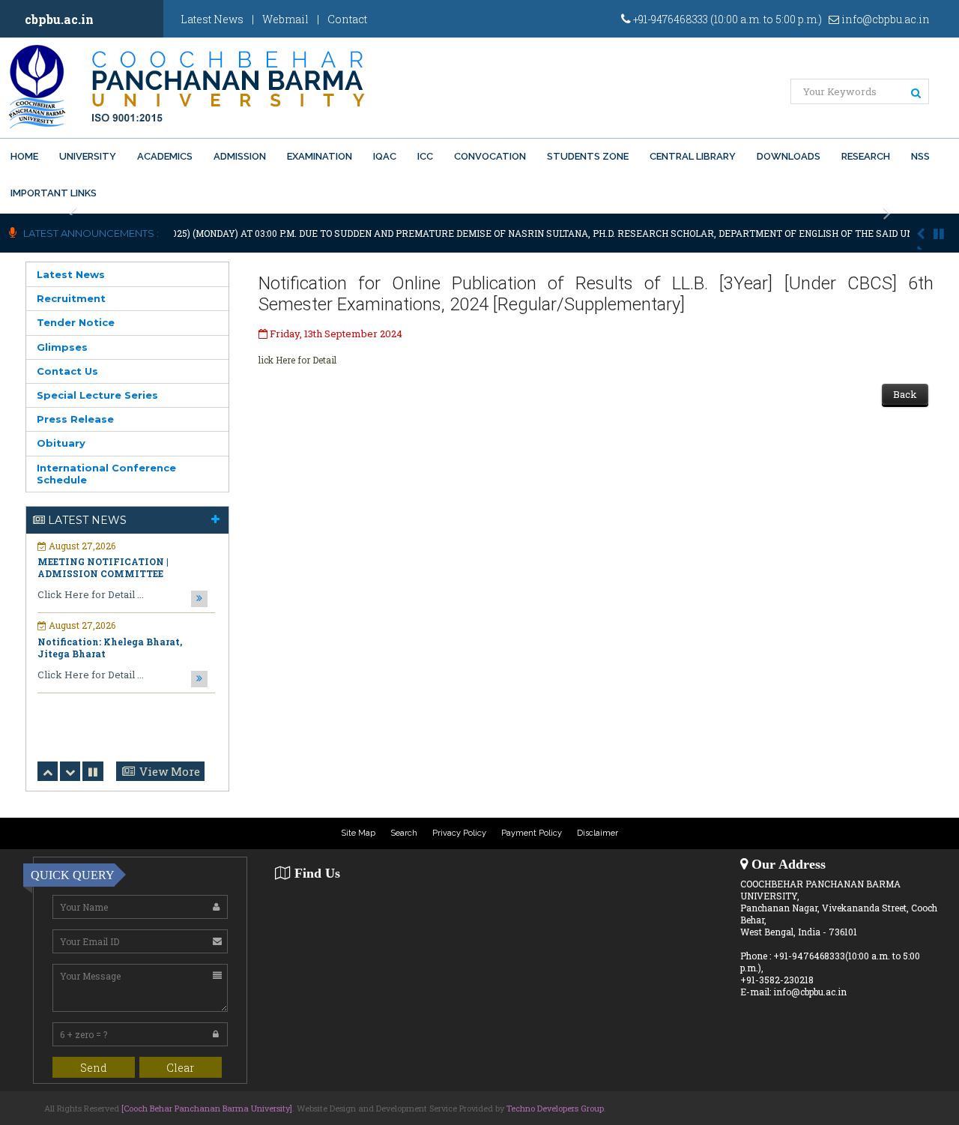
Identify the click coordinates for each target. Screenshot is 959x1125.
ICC (425, 156)
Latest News (212, 19)
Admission (240, 156)
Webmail (285, 19)
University (87, 156)
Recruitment (71, 298)
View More (169, 771)
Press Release (75, 419)
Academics (165, 156)
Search (403, 833)
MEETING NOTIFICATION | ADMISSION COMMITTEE (103, 567)
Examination (319, 156)
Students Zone (588, 156)
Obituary (61, 443)
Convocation (490, 156)
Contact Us (67, 371)
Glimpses (62, 347)
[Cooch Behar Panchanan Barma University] (206, 1108)
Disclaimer (597, 833)
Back (905, 394)
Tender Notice (76, 322)
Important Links (53, 193)
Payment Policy (531, 833)
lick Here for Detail (297, 360)
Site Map (358, 833)
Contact (347, 19)
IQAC (384, 156)
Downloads (788, 156)
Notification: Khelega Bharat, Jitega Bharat (109, 648)
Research (865, 156)
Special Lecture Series (97, 395)
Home (24, 156)
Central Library (693, 156)
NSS (920, 156)
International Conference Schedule (106, 474)
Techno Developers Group (555, 1108)
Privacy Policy (459, 833)
